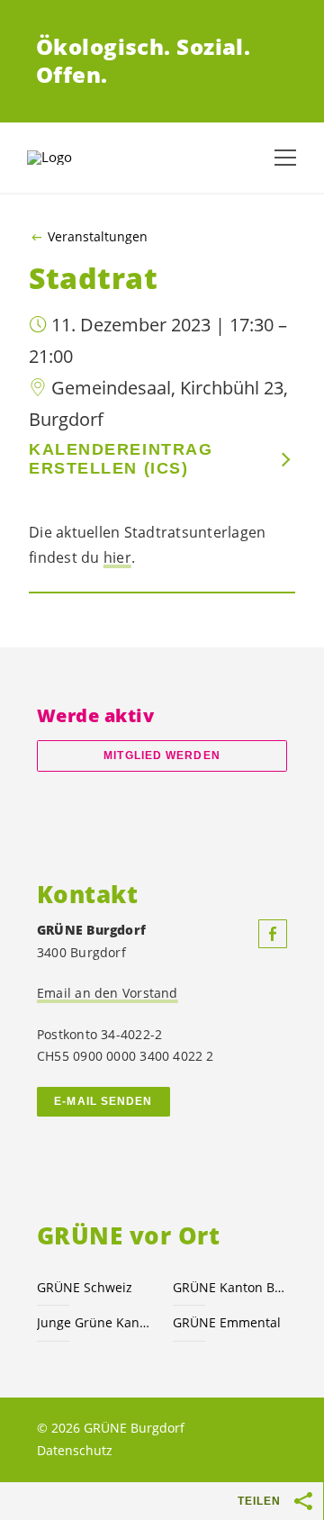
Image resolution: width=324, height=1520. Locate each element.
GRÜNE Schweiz (84, 1287)
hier (117, 557)
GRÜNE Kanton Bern (230, 1287)
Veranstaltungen (98, 237)
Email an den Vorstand (107, 992)
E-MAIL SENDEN (103, 1101)
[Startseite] (72, 157)
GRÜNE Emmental (227, 1322)
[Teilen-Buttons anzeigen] (304, 1501)
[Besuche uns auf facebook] (272, 933)
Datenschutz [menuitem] (74, 1450)
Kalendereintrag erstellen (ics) (120, 458)
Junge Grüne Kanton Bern (94, 1322)
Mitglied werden (162, 755)
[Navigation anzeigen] (285, 157)
